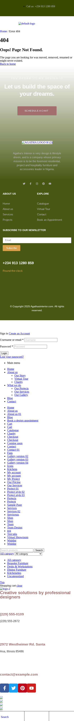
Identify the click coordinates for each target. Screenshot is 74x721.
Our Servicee (14, 485)
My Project (13, 478)
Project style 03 (16, 495)
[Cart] (52, 716)
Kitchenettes (14, 572)
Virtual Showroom (17, 537)
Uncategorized (15, 576)
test (9, 530)
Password (6, 346)
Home (3, 31)
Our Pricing (13, 482)
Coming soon (14, 443)
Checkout (12, 436)
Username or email (12, 339)
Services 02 (13, 511)
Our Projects (21, 388)
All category (14, 560)
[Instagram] (37, 183)
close (19, 585)
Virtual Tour (43, 208)
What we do (14, 385)
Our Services (21, 391)
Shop (10, 517)
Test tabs (12, 534)
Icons (10, 465)
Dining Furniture (16, 569)
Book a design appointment (22, 420)
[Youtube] (49, 183)
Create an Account (19, 333)
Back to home (8, 63)
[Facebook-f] (30, 183)
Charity (18, 381)
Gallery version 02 (17, 456)
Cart (9, 423)
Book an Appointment (49, 219)
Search (39, 550)
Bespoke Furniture (17, 563)
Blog (10, 398)
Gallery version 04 (17, 462)
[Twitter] (24, 183)
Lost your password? (12, 356)
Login (4, 353)
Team (10, 524)
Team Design (14, 527)
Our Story (20, 375)
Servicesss (13, 514)
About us (8, 208)
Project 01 (13, 488)
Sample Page (14, 504)
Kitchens (12, 469)
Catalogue (43, 203)
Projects (7, 219)
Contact (41, 214)
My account (14, 472)
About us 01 (14, 414)
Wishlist (11, 540)
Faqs (10, 452)
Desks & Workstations (20, 566)
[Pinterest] (43, 183)
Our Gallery (21, 394)
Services (8, 214)
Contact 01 (13, 449)
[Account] (27, 716)
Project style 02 (16, 491)
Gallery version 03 (17, 459)
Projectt (11, 501)
